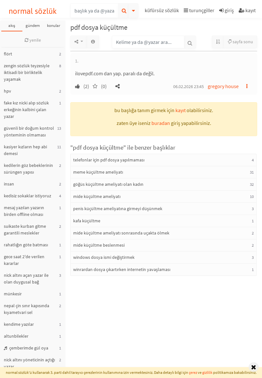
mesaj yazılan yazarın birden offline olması (24, 211)
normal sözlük (33, 11)
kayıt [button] (180, 110)
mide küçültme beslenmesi (99, 245)
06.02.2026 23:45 (188, 86)
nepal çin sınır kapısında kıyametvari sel (26, 309)
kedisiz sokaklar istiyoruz (27, 196)
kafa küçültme (86, 221)
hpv (7, 91)
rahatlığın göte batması (26, 245)
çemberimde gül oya (28, 348)
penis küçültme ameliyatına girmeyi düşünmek (117, 208)
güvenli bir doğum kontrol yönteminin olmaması (29, 131)
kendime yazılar (19, 324)
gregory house (223, 86)
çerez (193, 372)
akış (11, 25)
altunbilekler (16, 336)
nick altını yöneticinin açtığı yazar (29, 363)
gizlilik (207, 372)
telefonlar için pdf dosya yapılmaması (108, 160)
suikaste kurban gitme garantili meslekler (25, 229)
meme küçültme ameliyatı (98, 172)
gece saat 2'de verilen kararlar (24, 260)
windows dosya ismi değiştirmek (104, 257)
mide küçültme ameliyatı (96, 196)
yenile (34, 40)
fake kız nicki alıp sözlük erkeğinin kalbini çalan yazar (26, 109)
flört (8, 54)
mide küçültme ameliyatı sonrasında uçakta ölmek (121, 233)
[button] (163, 11)
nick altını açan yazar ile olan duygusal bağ (26, 278)
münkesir (13, 294)
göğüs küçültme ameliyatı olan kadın (108, 184)
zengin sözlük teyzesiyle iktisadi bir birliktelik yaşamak (27, 72)
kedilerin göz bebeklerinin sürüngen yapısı (28, 168)
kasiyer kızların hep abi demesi (25, 150)
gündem (33, 25)
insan (9, 184)
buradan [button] (160, 123)
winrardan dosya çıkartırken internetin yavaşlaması (121, 269)
